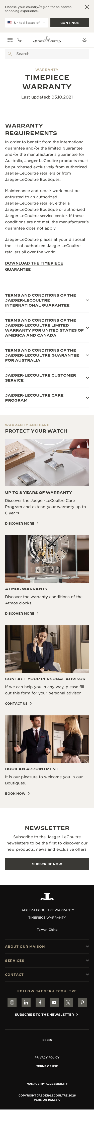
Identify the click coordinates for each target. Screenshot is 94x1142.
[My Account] (84, 39)
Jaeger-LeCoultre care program (34, 397)
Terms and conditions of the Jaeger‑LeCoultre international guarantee (40, 300)
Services (14, 960)
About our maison (25, 946)
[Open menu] (10, 39)
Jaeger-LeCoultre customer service (40, 377)
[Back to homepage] (47, 40)
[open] (10, 54)
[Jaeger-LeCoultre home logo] (47, 896)
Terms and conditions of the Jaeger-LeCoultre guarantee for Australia (42, 355)
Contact (14, 974)
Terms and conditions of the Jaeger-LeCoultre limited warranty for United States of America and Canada (44, 327)
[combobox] (47, 54)
